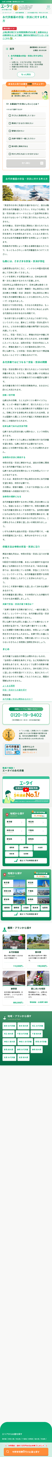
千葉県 (24, 1439)
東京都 (4, 1439)
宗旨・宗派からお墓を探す (15, 690)
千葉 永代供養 (22, 1034)
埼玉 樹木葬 (8, 1034)
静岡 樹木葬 (36, 1049)
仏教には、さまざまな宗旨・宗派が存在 (26, 62)
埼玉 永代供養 (37, 1026)
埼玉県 (18, 1439)
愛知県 (16, 1443)
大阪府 (40, 847)
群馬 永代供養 (41, 1041)
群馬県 (30, 1439)
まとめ (14, 69)
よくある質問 (9, 685)
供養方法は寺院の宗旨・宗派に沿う (25, 67)
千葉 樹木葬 (36, 1034)
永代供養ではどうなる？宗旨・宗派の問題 (27, 64)
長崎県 (41, 1443)
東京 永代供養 (9, 1026)
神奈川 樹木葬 (9, 1041)
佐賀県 (26, 854)
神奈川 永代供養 (25, 1041)
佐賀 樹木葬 (23, 1057)
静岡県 (26, 847)
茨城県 (43, 1439)
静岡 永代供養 (22, 1049)
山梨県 (4, 1443)
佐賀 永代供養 (9, 1057)
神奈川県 (11, 1439)
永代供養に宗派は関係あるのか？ (18, 699)
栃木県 (37, 1439)
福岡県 (11, 847)
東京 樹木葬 (23, 1026)
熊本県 (11, 854)
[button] (26, 860)
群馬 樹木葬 (8, 1049)
